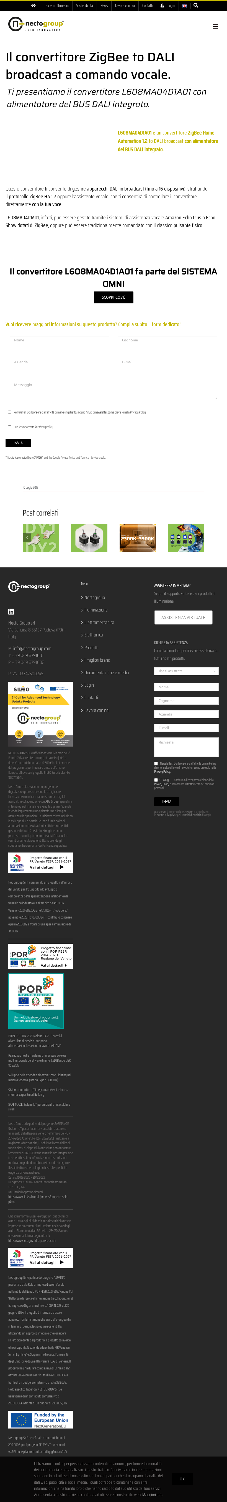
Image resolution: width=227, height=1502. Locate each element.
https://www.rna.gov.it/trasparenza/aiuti (32, 1241)
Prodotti (91, 647)
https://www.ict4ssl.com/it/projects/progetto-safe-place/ (38, 1199)
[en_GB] (184, 6)
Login (89, 685)
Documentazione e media (106, 672)
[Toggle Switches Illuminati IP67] (89, 537)
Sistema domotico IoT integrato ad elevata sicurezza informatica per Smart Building (39, 1092)
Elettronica (93, 634)
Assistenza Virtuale (183, 617)
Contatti (91, 697)
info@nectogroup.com (32, 648)
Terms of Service (90, 457)
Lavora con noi (96, 710)
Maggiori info (152, 1494)
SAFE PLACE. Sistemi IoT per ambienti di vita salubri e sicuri (39, 1107)
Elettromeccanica (99, 622)
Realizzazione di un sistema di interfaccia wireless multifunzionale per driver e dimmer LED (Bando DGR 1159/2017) (39, 1060)
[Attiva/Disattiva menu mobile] (216, 26)
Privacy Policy (138, 412)
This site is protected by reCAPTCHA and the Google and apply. (56, 457)
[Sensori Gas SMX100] (186, 537)
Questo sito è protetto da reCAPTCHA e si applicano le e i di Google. (183, 813)
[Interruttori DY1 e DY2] (41, 537)
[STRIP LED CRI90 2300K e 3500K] (138, 537)
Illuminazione (96, 610)
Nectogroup (94, 597)
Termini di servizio (191, 815)
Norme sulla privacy (167, 815)
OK (182, 1478)
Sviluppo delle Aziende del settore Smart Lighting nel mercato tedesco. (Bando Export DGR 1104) (39, 1077)
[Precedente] (27, 537)
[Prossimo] (200, 537)
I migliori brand (97, 660)
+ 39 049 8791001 (27, 655)
